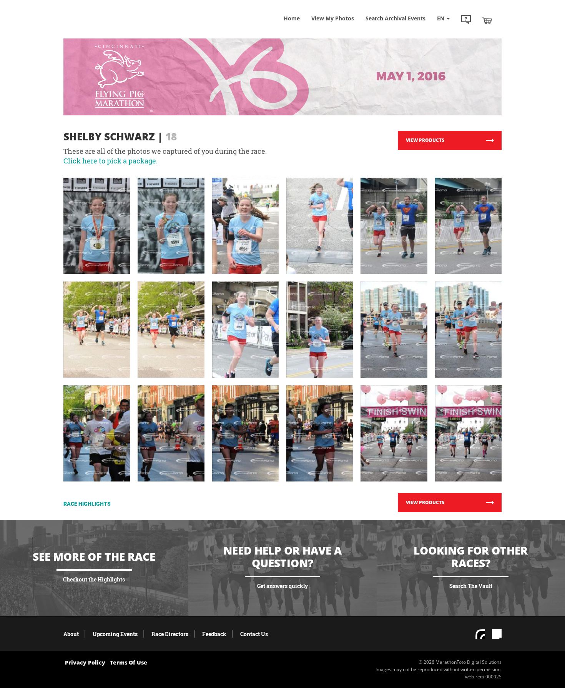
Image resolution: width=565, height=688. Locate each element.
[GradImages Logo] (119, 28)
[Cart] (487, 20)
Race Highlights (87, 504)
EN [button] (441, 18)
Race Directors (169, 634)
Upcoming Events (115, 634)
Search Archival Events (395, 18)
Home (292, 18)
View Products (425, 140)
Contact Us (254, 634)
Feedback (214, 634)
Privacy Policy (85, 662)
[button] (466, 20)
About (71, 634)
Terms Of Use (128, 662)
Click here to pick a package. (110, 160)
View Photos (332, 18)
